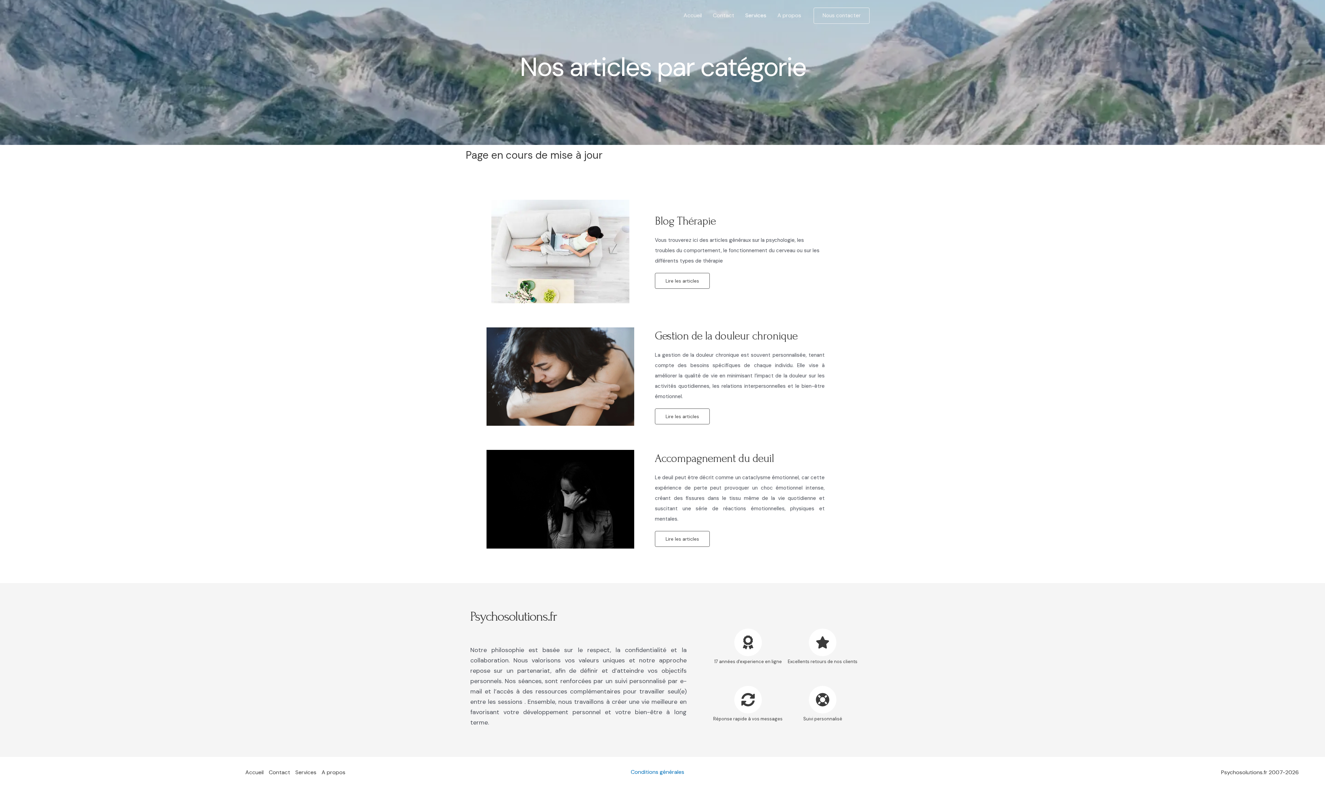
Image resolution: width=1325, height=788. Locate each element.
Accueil (693, 15)
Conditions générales (657, 772)
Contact (723, 15)
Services (755, 15)
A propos (789, 15)
